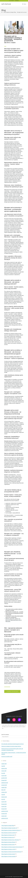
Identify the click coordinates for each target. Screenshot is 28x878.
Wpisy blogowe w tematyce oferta (8, 844)
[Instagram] (14, 719)
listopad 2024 (4, 804)
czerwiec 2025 (4, 792)
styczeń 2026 (3, 775)
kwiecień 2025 (4, 796)
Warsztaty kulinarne (8, 441)
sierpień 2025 (4, 787)
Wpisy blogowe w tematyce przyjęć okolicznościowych (11, 846)
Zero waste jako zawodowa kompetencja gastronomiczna (12, 743)
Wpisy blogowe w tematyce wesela (8, 854)
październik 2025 (4, 782)
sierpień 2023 (4, 816)
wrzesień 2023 (4, 813)
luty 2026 (3, 773)
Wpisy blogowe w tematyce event (7, 835)
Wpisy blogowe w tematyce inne (7, 837)
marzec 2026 (3, 770)
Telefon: (11, 0)
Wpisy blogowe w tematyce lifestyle (8, 842)
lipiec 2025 (3, 789)
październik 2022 (4, 818)
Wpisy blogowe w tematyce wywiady (8, 856)
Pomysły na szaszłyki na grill (6, 756)
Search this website (5, 734)
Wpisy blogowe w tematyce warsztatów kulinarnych (11, 851)
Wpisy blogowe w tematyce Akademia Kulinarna (10, 830)
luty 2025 (3, 799)
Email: (17, 0)
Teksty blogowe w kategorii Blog (7, 825)
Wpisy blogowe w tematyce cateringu (8, 832)
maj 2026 (3, 766)
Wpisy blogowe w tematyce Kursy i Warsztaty (10, 839)
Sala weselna (17, 300)
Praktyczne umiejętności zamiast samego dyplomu (11, 746)
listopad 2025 (4, 780)
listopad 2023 (4, 808)
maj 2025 (3, 794)
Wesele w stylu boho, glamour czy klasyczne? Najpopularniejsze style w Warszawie (14, 620)
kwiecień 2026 (4, 768)
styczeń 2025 (3, 801)
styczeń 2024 (3, 806)
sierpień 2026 (4, 763)
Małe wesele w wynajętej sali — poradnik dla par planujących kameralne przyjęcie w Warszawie (14, 613)
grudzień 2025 (4, 777)
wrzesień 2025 (4, 785)
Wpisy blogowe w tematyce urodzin (8, 849)
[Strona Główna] (1, 12)
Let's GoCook (6, 4)
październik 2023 (4, 811)
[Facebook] (8, 719)
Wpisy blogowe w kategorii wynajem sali (9, 827)
